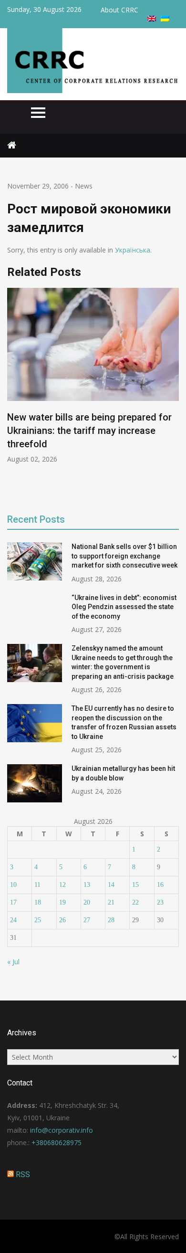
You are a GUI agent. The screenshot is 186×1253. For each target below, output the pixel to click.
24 (13, 920)
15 (135, 884)
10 (13, 884)
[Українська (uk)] (165, 18)
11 (37, 884)
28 (111, 920)
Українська (132, 249)
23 (160, 902)
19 (62, 902)
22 (135, 902)
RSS (23, 1174)
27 (86, 920)
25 (37, 920)
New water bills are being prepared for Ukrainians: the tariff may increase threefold (89, 430)
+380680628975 (56, 1142)
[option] (93, 375)
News (84, 185)
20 (86, 902)
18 (37, 902)
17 (13, 902)
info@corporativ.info (61, 1130)
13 (86, 884)
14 (111, 884)
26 (62, 920)
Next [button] (172, 393)
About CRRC (119, 9)
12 (62, 884)
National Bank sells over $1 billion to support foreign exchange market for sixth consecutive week (124, 556)
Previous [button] (13, 393)
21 (111, 902)
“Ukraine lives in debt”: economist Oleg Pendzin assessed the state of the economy (124, 607)
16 (160, 884)
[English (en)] (151, 18)
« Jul (13, 961)
